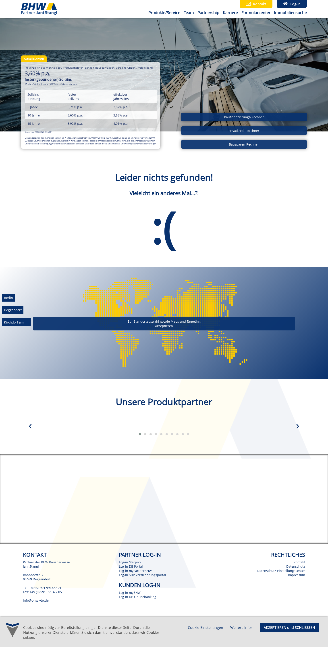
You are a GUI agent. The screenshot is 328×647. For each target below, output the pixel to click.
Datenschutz (295, 566)
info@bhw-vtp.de (36, 600)
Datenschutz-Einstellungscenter (281, 571)
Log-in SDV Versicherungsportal (142, 575)
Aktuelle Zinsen (34, 59)
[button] (140, 434)
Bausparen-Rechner (244, 144)
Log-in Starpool (130, 562)
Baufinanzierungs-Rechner (244, 117)
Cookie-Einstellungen (205, 627)
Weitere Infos (241, 627)
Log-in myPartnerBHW (135, 571)
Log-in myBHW (130, 592)
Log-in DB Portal (131, 566)
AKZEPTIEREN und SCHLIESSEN (289, 627)
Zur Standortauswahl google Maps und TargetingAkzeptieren (164, 323)
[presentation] (30, 426)
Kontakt (299, 562)
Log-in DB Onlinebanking (137, 597)
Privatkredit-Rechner (243, 131)
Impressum (296, 575)
